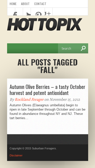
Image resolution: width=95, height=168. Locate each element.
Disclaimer (16, 155)
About (25, 4)
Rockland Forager (29, 99)
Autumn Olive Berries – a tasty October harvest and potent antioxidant (47, 90)
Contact (40, 4)
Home (13, 4)
